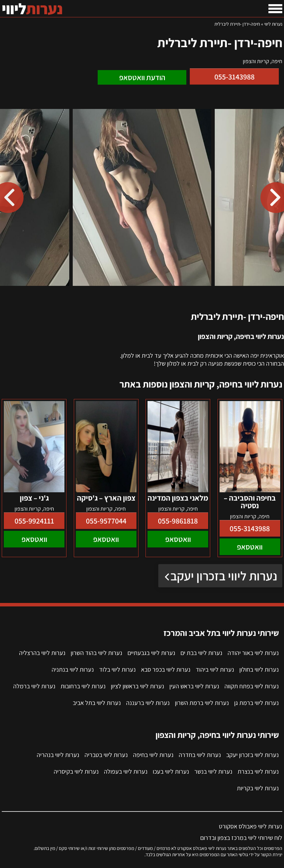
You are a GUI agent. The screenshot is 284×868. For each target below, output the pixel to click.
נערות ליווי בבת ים (201, 653)
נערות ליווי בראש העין (194, 686)
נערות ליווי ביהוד (215, 669)
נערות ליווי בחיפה (153, 755)
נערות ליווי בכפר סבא (165, 669)
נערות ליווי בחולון (259, 669)
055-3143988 (234, 77)
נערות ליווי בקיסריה (76, 771)
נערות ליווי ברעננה (148, 703)
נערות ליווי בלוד (117, 669)
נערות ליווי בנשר (213, 771)
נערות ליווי (273, 24)
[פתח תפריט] (275, 8)
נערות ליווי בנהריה (58, 755)
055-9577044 (106, 521)
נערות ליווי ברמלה (34, 686)
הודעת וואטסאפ (142, 77)
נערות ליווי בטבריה (106, 755)
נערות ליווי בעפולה (126, 771)
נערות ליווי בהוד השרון (96, 653)
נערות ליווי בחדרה (200, 755)
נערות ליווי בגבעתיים (151, 653)
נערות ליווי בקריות (258, 788)
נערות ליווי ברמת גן (256, 703)
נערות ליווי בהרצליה (42, 653)
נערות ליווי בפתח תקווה (251, 686)
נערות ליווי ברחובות (83, 686)
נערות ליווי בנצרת (258, 771)
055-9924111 (34, 521)
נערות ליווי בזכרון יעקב (223, 576)
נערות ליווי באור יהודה (253, 653)
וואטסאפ (250, 547)
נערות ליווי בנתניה (73, 669)
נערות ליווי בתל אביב (97, 703)
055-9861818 (178, 521)
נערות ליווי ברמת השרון (202, 703)
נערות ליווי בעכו (171, 771)
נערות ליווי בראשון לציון (137, 686)
